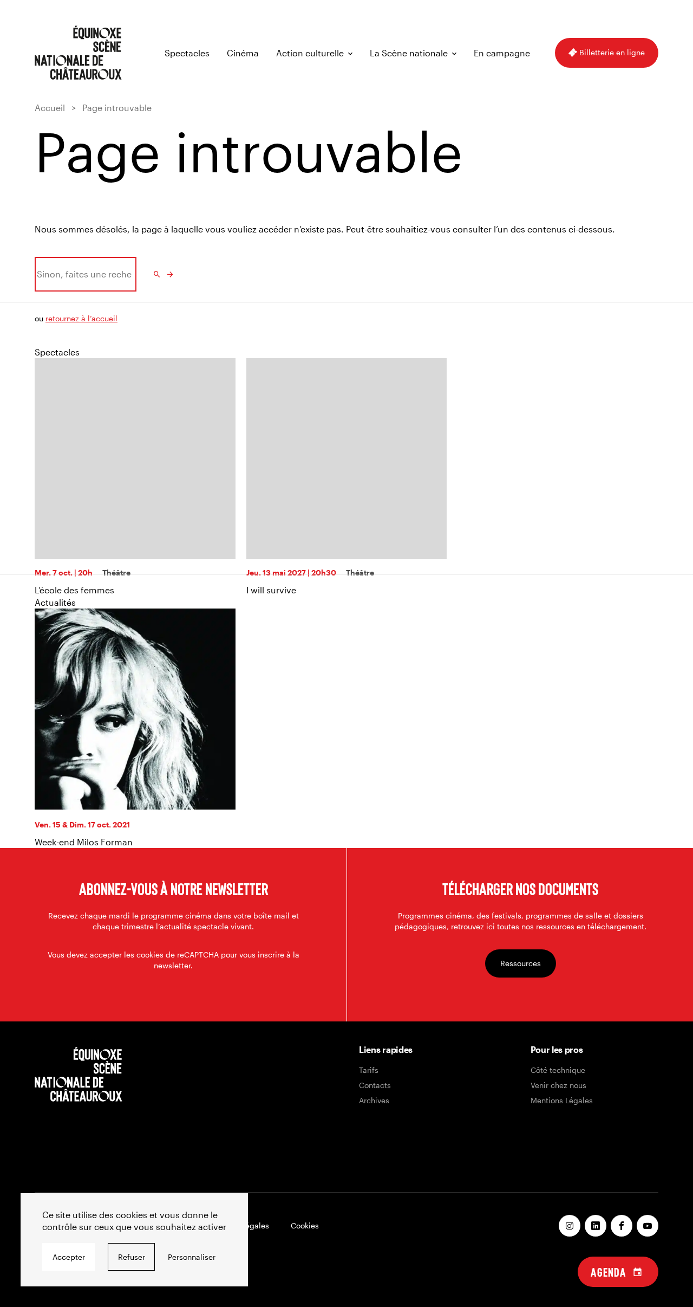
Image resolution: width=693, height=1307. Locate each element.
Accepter (69, 1256)
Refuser (131, 1256)
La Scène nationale (409, 53)
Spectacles (187, 53)
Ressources (520, 963)
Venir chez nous (558, 1085)
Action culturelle (310, 53)
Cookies (305, 1225)
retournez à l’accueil (81, 318)
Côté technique (558, 1070)
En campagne (502, 53)
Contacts (375, 1085)
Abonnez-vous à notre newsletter (173, 888)
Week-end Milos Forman (84, 842)
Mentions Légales (562, 1100)
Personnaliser (191, 1256)
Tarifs (368, 1070)
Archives (374, 1100)
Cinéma (243, 53)
